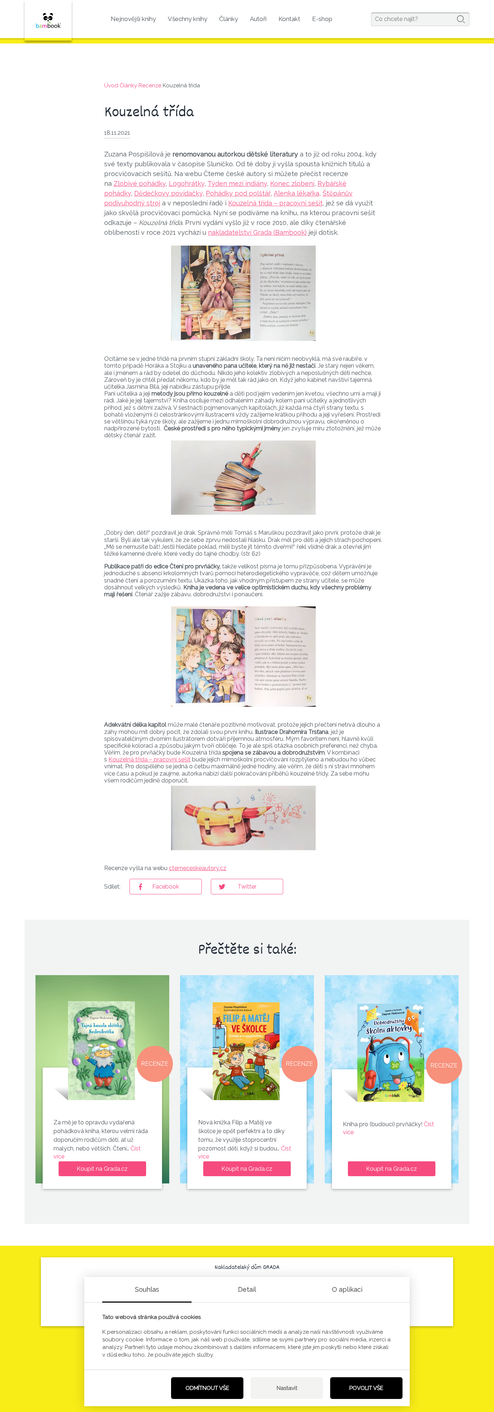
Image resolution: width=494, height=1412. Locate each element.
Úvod (111, 85)
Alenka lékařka (296, 193)
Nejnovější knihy (133, 18)
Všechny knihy (187, 18)
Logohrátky (186, 183)
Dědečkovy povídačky (168, 193)
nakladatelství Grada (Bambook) (257, 232)
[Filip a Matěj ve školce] (246, 1050)
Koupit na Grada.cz (102, 1168)
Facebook (165, 886)
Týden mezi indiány (237, 183)
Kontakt (289, 18)
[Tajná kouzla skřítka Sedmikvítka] (101, 1050)
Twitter (247, 886)
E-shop (322, 18)
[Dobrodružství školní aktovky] (390, 1052)
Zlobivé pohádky (140, 183)
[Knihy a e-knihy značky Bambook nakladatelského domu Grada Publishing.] (48, 20)
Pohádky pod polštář (238, 193)
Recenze (150, 85)
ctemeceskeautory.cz (197, 868)
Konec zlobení (292, 183)
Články (228, 18)
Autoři (258, 18)
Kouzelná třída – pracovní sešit (275, 203)
